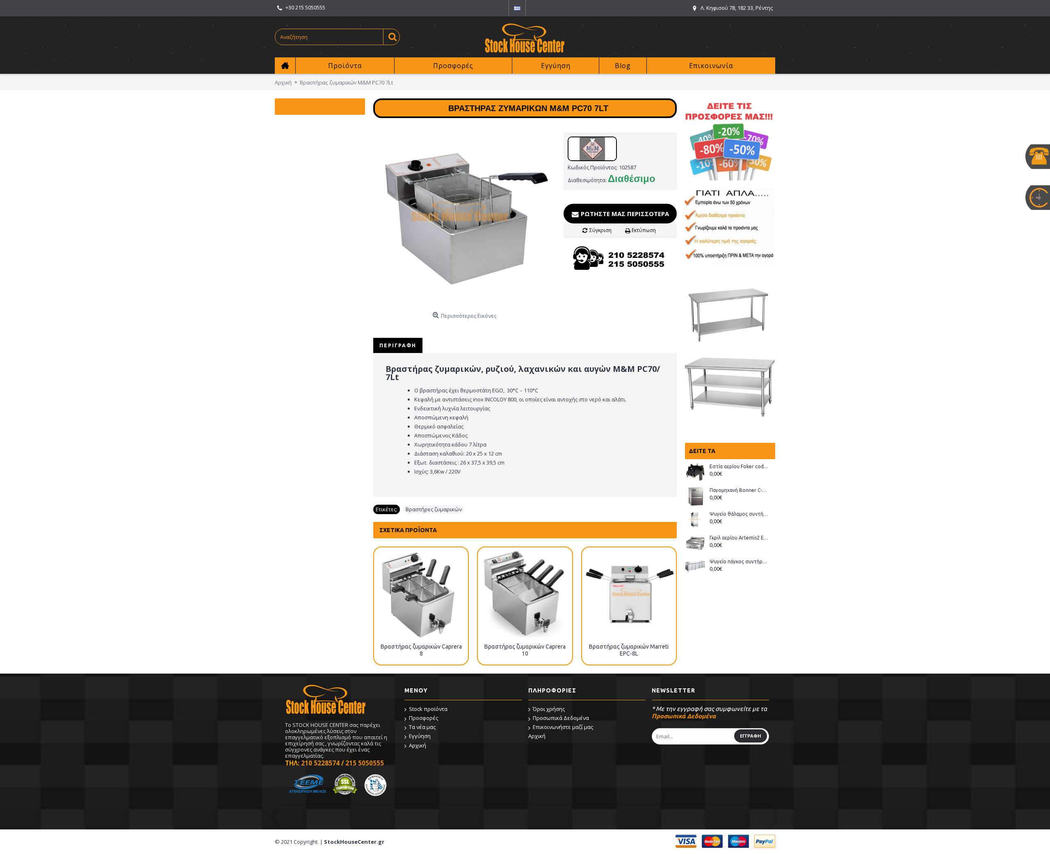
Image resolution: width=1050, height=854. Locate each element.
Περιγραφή (397, 345)
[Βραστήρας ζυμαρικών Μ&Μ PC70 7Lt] (464, 217)
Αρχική (417, 745)
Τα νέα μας (422, 727)
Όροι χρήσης (549, 709)
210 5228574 (320, 763)
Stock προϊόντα (428, 709)
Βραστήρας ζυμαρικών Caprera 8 (421, 650)
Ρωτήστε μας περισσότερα (624, 214)
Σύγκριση (600, 230)
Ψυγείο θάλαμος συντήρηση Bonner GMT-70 (739, 514)
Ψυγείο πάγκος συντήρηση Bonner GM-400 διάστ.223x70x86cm (739, 561)
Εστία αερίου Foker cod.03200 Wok (739, 466)
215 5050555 (364, 763)
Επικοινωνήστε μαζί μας (563, 727)
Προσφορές (423, 718)
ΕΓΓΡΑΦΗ (750, 736)
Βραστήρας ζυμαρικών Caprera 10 (525, 650)
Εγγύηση (420, 736)
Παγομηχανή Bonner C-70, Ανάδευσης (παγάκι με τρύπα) (739, 490)
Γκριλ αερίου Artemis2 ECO (739, 537)
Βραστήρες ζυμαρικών (434, 509)
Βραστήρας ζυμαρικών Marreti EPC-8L (629, 650)
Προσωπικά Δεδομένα (561, 718)
